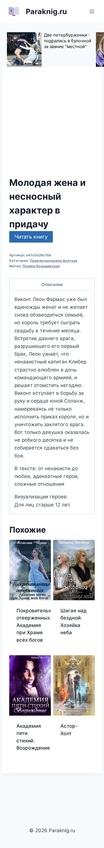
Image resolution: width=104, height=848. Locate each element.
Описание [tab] (52, 284)
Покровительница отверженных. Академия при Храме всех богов (38, 625)
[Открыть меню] (91, 11)
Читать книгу (31, 237)
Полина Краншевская (41, 266)
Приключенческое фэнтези (53, 260)
